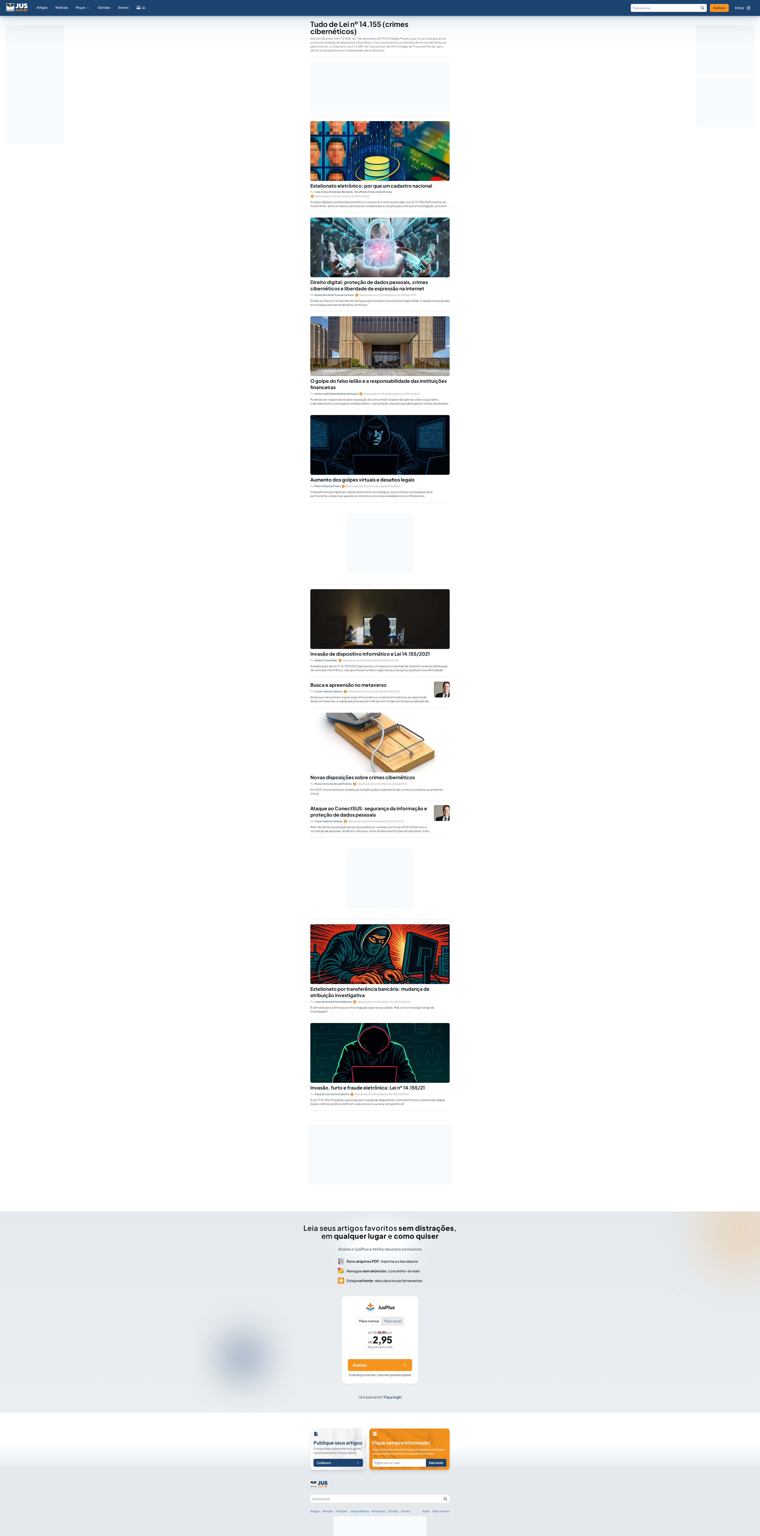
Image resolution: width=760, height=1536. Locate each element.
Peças (80, 7)
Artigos (42, 7)
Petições (341, 1511)
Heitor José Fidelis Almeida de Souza (336, 393)
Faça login (393, 1397)
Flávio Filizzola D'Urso (327, 486)
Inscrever (436, 1463)
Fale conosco (441, 1511)
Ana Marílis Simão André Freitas (373, 191)
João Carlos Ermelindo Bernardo (334, 191)
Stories (123, 7)
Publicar (719, 8)
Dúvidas (104, 7)
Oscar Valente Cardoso (328, 691)
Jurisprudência (359, 1511)
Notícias (61, 7)
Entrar (739, 8)
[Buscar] (702, 8)
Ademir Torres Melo (326, 660)
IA (143, 8)
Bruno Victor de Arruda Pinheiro (333, 783)
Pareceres (378, 1511)
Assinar (360, 1364)
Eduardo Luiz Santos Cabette (332, 1094)
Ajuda (425, 1511)
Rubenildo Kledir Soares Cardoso (334, 295)
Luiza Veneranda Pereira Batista (333, 1001)
